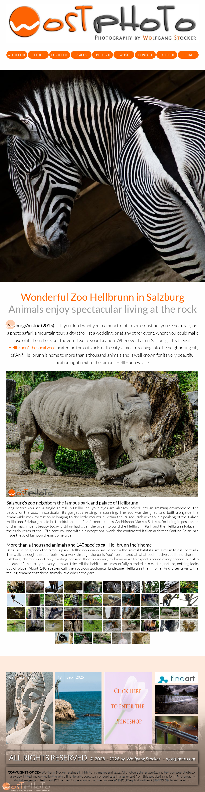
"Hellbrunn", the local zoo (30, 347)
